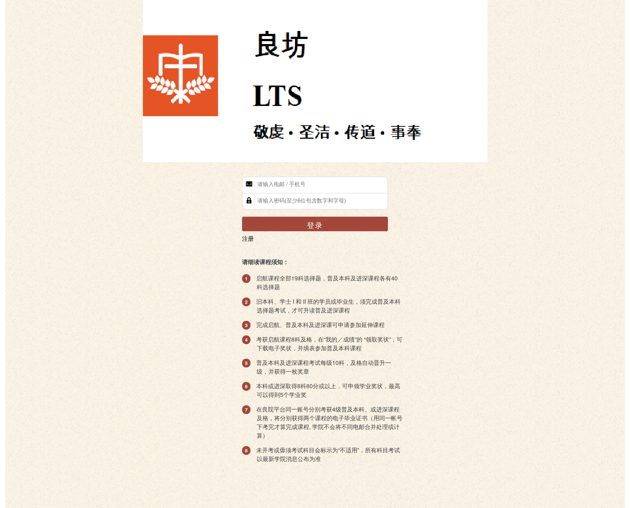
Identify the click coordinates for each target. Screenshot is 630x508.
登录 (315, 225)
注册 (248, 238)
